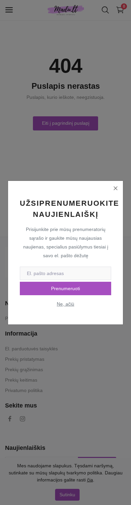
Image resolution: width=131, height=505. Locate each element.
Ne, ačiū (65, 304)
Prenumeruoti (65, 288)
